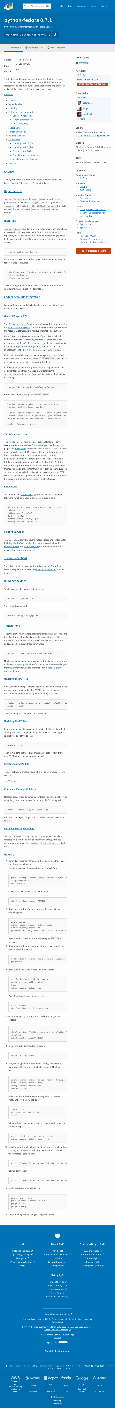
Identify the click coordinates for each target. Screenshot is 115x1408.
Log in (93, 6)
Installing (12, 108)
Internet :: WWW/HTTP (90, 235)
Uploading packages (21, 1254)
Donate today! (57, 1322)
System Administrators (90, 201)
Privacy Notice (56, 1293)
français (26, 1366)
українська (60, 1366)
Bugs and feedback (93, 1250)
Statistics (57, 1258)
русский (110, 1366)
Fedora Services (15, 127)
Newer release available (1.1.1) (93, 84)
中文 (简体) (88, 1366)
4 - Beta (83, 178)
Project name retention (21, 1262)
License (12, 100)
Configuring (22, 123)
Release (12, 163)
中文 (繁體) (99, 1366)
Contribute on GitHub (91, 1254)
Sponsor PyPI (92, 1262)
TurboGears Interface (23, 119)
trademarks (83, 1326)
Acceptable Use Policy (56, 1296)
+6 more (81, 118)
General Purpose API (22, 115)
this (14, 781)
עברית (50, 1368)
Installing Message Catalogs (25, 159)
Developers (85, 198)
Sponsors (81, 6)
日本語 (34, 1366)
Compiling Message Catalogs (26, 155)
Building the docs (16, 135)
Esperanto (59, 1368)
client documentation (45, 569)
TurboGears (33, 85)
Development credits (91, 1265)
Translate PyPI (91, 1258)
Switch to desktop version (57, 1351)
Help (61, 6)
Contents (8, 94)
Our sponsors (57, 1265)
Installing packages (21, 1250)
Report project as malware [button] (93, 250)
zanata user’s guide (19, 664)
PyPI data (81, 75)
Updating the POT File (23, 143)
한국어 (68, 1368)
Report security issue (57, 1285)
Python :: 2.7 (85, 227)
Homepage (84, 62)
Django (83, 186)
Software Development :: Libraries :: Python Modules (93, 241)
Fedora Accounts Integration (21, 112)
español (18, 1366)
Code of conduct (56, 1289)
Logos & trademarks (57, 1262)
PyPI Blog (56, 1250)
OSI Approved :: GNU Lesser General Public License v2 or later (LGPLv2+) (93, 212)
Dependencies (15, 104)
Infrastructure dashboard (56, 1254)
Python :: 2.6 (85, 224)
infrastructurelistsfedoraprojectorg (22, 346)
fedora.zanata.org (12, 729)
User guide (21, 1258)
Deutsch (78, 1366)
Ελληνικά (69, 1366)
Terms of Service (56, 1281)
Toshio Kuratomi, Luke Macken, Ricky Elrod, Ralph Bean (91, 134)
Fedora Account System (19, 327)
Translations (14, 139)
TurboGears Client (17, 131)
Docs (70, 6)
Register (105, 6)
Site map (57, 1337)
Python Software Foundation (56, 1329)
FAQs (22, 1265)
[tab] (13, 48)
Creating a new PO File (23, 151)
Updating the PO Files (23, 147)
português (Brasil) (46, 1366)
